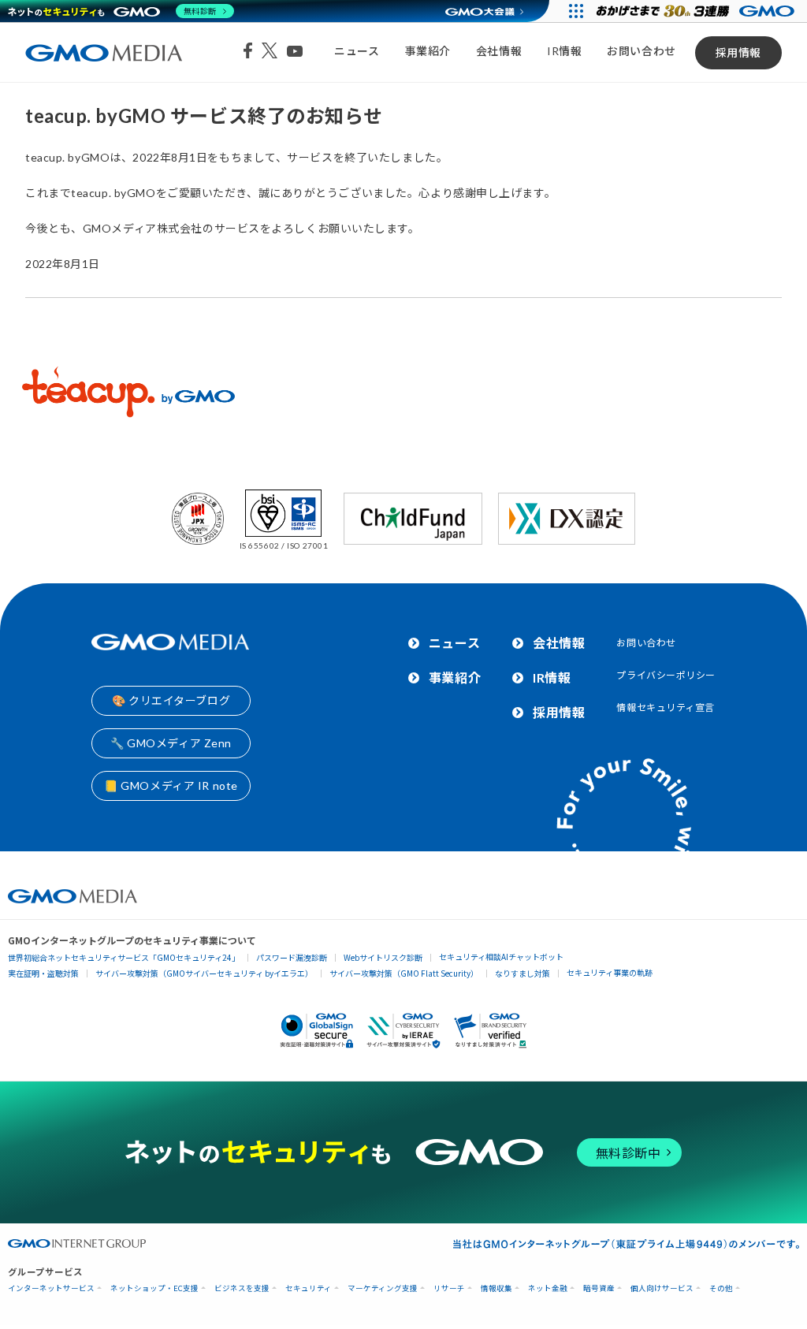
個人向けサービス (662, 1288)
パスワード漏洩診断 (291, 957)
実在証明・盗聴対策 (43, 973)
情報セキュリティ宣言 (665, 707)
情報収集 (496, 1288)
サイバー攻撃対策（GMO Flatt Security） (403, 973)
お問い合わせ (641, 51)
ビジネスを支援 (242, 1288)
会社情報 (499, 51)
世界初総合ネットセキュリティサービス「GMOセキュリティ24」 (124, 957)
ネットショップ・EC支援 (154, 1288)
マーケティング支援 (383, 1288)
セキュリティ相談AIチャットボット (501, 956)
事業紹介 (428, 51)
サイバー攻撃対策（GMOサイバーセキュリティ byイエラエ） (204, 973)
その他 (721, 1288)
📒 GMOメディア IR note (171, 785)
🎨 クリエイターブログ (171, 700)
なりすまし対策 (522, 973)
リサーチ (449, 1288)
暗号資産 (599, 1288)
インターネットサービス (51, 1288)
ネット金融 (547, 1288)
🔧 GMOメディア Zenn (171, 743)
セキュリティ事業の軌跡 (610, 972)
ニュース (356, 51)
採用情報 (738, 52)
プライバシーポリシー (666, 675)
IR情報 (564, 51)
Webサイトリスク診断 (383, 957)
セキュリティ (308, 1288)
